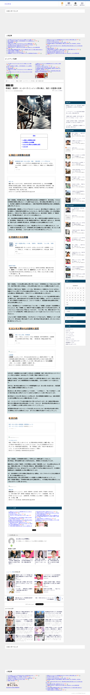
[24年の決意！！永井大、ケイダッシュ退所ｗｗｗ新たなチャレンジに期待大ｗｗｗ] (68, 178)
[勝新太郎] (12, 487)
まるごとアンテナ (70, 339)
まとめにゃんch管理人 (58, 90)
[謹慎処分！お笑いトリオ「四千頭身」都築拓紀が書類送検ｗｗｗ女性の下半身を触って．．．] (68, 224)
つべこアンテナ (69, 334)
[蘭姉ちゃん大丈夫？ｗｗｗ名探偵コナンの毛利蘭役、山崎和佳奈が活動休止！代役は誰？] (68, 156)
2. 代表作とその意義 (28, 142)
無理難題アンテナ (70, 342)
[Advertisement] (44, 22)
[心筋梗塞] (12, 352)
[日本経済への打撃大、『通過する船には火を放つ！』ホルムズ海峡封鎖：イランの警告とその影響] (68, 185)
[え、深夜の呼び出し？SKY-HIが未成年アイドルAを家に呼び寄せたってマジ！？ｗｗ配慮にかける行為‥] (68, 209)
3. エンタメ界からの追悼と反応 (31, 144)
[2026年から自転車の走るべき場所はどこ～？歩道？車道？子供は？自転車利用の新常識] (68, 275)
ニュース (8, 85)
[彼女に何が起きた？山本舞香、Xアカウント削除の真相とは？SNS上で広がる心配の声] (68, 164)
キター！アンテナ (70, 332)
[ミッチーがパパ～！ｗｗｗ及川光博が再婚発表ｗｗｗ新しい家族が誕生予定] (68, 239)
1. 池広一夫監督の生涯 (29, 140)
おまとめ (68, 330)
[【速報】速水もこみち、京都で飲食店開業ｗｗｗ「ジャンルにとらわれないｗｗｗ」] (68, 254)
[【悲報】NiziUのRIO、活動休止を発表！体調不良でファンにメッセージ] (68, 231)
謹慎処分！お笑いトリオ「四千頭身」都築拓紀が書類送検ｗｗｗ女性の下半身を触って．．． (75, 107)
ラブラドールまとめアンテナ (72, 340)
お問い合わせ (74, 147)
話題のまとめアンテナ (71, 344)
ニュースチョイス (70, 335)
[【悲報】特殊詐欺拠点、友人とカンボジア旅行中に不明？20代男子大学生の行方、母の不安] (68, 171)
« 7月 (67, 304)
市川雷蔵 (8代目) (13, 440)
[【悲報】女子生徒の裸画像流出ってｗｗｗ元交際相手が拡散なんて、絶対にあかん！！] (68, 193)
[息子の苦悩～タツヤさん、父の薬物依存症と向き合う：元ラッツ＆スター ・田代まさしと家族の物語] (68, 200)
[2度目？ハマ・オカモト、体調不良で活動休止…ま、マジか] (68, 261)
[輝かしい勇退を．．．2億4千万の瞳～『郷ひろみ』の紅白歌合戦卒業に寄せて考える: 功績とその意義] (68, 135)
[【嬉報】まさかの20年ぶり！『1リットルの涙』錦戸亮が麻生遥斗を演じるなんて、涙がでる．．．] (68, 142)
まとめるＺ (68, 337)
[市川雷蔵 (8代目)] (14, 438)
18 (69, 297)
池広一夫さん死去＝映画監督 (16, 426)
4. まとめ (25, 146)
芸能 (12, 85)
